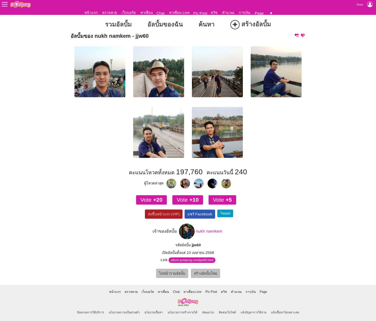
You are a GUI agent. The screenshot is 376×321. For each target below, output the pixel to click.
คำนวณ (228, 13)
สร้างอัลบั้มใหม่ (205, 273)
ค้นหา (207, 24)
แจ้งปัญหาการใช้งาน (253, 312)
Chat (160, 13)
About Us (208, 312)
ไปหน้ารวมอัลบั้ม (172, 273)
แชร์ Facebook (199, 214)
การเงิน (244, 13)
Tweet (225, 213)
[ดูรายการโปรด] (296, 35)
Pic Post (200, 13)
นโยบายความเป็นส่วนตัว (124, 312)
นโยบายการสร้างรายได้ (182, 312)
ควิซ (214, 13)
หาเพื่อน (146, 13)
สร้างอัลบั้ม (251, 25)
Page (259, 13)
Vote (151, 200)
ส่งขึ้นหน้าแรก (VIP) (164, 214)
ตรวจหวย (109, 13)
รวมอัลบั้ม (118, 24)
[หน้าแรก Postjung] (20, 4)
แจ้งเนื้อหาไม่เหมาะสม (285, 312)
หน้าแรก (91, 13)
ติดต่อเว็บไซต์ (227, 312)
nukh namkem (208, 231)
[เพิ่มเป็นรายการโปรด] (302, 35)
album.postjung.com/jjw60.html (192, 260)
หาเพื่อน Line (179, 13)
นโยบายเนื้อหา (153, 312)
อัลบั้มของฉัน (165, 24)
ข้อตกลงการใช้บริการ (90, 312)
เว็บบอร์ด (129, 13)
